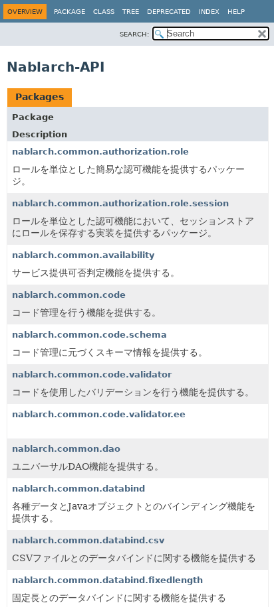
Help (236, 11)
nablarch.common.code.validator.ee (99, 414)
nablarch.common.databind (78, 489)
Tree (130, 11)
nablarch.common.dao (66, 449)
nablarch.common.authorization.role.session (120, 203)
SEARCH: (134, 34)
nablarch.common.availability (83, 255)
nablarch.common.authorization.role (100, 152)
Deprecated (169, 11)
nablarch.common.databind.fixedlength (107, 580)
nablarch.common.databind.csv (88, 540)
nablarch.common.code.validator (92, 374)
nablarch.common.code (69, 295)
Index (209, 11)
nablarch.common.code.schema (89, 335)
